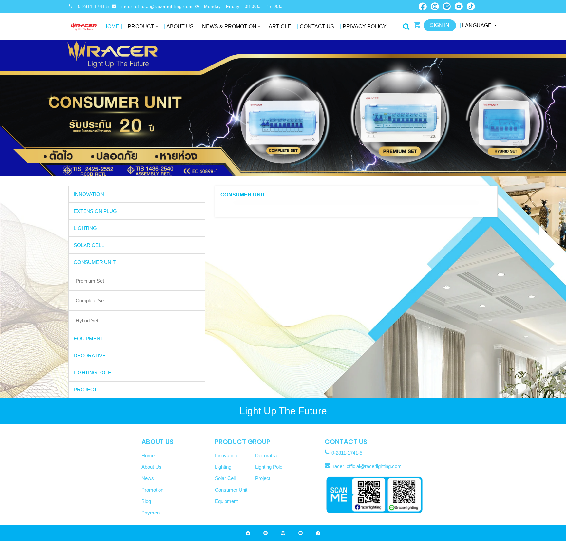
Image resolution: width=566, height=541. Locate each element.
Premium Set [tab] (90, 281)
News (148, 478)
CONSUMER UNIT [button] (95, 262)
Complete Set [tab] (90, 300)
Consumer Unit (231, 490)
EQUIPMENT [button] (88, 338)
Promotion (152, 490)
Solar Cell (225, 478)
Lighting (223, 467)
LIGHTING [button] (85, 228)
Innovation (226, 455)
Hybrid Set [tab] (87, 320)
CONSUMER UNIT (242, 194)
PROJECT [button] (85, 389)
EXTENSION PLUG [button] (95, 211)
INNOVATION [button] (89, 194)
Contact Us (315, 26)
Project (262, 478)
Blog (146, 501)
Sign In (439, 25)
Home (113, 26)
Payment (151, 512)
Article (278, 26)
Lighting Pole (268, 467)
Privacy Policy (363, 26)
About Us (179, 26)
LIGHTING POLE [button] (92, 372)
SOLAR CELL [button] (89, 245)
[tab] (136, 194)
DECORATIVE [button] (89, 355)
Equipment (226, 501)
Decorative (266, 455)
